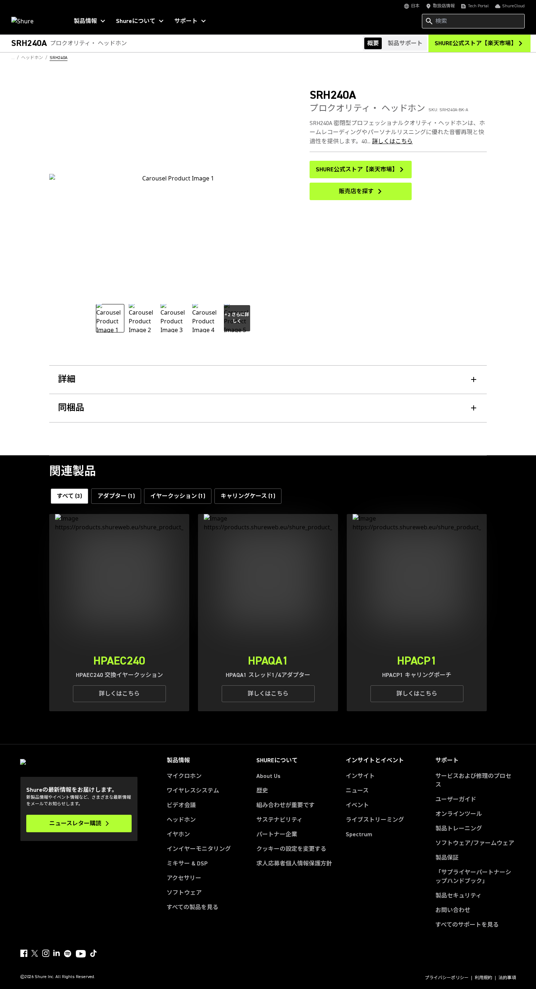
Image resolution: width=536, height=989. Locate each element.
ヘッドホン (181, 819)
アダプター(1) (116, 496)
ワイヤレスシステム (193, 790)
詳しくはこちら (392, 141)
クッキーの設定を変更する (291, 849)
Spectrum (359, 834)
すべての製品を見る (192, 907)
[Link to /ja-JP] (35, 21)
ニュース (357, 790)
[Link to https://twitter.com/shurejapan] (34, 953)
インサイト (360, 776)
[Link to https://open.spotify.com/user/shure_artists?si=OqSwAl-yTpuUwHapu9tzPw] (68, 954)
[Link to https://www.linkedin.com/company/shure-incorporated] (56, 953)
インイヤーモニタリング (199, 849)
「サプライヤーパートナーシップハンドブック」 (475, 877)
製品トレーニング (458, 828)
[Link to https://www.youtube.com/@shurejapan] (80, 954)
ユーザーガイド (455, 799)
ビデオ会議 (181, 805)
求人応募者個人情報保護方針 (294, 863)
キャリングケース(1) (248, 496)
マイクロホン (184, 776)
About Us (268, 776)
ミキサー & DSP (187, 863)
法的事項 (507, 978)
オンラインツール (458, 814)
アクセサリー (184, 878)
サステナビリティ (279, 819)
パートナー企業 (276, 834)
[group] (110, 318)
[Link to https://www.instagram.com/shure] (45, 953)
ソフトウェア (184, 892)
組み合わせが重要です (285, 805)
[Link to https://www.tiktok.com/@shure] (93, 953)
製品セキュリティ (458, 895)
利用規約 (483, 978)
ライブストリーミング (375, 819)
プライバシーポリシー (447, 978)
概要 (373, 43)
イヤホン (178, 834)
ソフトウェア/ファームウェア (474, 843)
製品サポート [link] (405, 43)
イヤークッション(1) (177, 496)
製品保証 (447, 857)
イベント (357, 805)
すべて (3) (69, 496)
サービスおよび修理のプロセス (473, 780)
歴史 (262, 790)
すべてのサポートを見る (467, 924)
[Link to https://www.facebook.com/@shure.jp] (23, 953)
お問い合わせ (452, 910)
